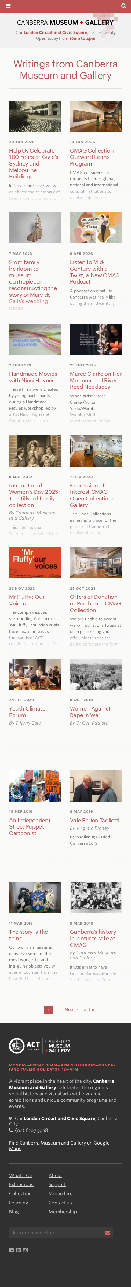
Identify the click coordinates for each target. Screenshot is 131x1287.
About (55, 1175)
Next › (71, 1009)
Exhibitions (21, 1184)
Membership (63, 1211)
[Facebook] (12, 1250)
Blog (14, 1211)
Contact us (60, 1202)
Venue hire (61, 1193)
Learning (18, 1202)
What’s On (20, 1175)
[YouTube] (19, 1250)
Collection (20, 1193)
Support (57, 1184)
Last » (87, 1009)
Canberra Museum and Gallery (65, 22)
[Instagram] (26, 1250)
